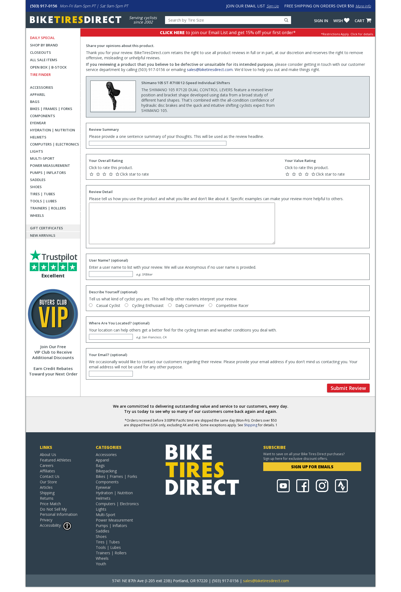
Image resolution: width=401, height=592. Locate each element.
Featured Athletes (55, 460)
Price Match (50, 503)
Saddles (38, 179)
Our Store (48, 481)
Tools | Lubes (43, 201)
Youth (101, 563)
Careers (46, 465)
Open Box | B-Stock (48, 67)
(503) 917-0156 (43, 5)
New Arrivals (42, 235)
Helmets (38, 137)
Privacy (46, 519)
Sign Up (273, 6)
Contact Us (49, 476)
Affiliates (47, 470)
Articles (46, 487)
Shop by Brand (44, 45)
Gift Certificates (46, 228)
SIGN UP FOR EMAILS (312, 466)
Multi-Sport (42, 158)
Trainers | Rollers (48, 208)
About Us (48, 454)
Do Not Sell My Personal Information (58, 512)
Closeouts (40, 52)
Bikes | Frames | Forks (51, 108)
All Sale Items (43, 59)
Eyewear (38, 122)
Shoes (36, 186)
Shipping (250, 425)
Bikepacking (106, 470)
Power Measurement (50, 165)
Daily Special (42, 37)
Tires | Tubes (42, 193)
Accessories (41, 87)
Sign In (321, 20)
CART (360, 20)
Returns (46, 498)
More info (363, 6)
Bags (35, 101)
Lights (36, 151)
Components (42, 115)
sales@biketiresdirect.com (210, 69)
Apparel (37, 94)
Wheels (37, 215)
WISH (338, 20)
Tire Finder (40, 74)
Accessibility (50, 525)
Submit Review (348, 388)
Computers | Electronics (54, 144)
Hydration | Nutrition (52, 130)
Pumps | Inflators (48, 172)
